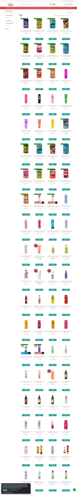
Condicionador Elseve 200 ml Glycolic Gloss (26, 457)
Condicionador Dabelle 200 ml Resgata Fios (66, 332)
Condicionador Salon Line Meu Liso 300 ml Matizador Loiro (39, 357)
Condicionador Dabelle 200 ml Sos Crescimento (66, 307)
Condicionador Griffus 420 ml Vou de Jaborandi (39, 432)
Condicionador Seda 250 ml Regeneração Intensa (39, 131)
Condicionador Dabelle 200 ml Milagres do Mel (53, 332)
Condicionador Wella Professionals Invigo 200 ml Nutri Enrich (39, 256)
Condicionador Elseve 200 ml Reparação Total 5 (66, 457)
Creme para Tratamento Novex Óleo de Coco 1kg (39, 31)
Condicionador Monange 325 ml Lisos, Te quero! (66, 206)
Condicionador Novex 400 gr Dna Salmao (26, 206)
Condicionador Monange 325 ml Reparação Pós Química (66, 231)
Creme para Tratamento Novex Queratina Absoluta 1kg (66, 31)
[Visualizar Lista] (22, 15)
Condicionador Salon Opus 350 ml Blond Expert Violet (66, 282)
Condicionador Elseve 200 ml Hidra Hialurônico (52, 457)
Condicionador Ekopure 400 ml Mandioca (39, 382)
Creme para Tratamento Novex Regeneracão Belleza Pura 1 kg (39, 56)
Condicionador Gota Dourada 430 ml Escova (26, 282)
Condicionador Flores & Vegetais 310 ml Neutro (39, 482)
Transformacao (9, 23)
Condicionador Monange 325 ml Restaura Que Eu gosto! (52, 231)
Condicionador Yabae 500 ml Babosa (66, 382)
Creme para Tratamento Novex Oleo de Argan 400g (39, 156)
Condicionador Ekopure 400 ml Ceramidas (26, 382)
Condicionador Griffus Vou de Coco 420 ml (66, 407)
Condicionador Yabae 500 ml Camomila (39, 407)
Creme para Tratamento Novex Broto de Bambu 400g (39, 181)
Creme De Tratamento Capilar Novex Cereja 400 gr (66, 181)
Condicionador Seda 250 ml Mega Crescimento (26, 131)
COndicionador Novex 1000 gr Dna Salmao (53, 81)
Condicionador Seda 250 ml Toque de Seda (52, 131)
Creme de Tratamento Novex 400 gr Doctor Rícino (53, 181)
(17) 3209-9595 (69, 4)
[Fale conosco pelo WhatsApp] (74, 489)
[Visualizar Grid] (20, 15)
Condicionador (9, 15)
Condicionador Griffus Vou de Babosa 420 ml (26, 432)
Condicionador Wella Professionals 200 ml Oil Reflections (39, 282)
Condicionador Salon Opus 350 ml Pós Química (26, 307)
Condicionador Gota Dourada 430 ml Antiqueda (66, 256)
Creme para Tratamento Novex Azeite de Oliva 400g (25, 156)
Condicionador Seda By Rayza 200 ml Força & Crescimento (66, 106)
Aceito (5, 490)
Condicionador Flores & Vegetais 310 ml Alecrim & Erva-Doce (53, 482)
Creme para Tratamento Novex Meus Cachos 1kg (66, 56)
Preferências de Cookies (7, 492)
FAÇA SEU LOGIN (26, 39)
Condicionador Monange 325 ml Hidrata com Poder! (26, 231)
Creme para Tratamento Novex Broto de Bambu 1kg (52, 56)
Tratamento (9, 20)
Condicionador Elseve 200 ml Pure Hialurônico (26, 482)
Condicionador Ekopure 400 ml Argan (66, 357)
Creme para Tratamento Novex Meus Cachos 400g (66, 156)
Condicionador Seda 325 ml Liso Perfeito (65, 81)
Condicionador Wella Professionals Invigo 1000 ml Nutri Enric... (52, 382)
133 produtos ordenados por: (59, 15)
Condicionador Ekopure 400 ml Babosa (52, 357)
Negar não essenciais (13, 490)
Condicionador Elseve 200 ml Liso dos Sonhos (66, 432)
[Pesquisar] (47, 4)
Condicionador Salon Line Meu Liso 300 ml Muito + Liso (53, 206)
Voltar (70, 12)
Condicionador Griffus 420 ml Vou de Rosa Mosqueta (52, 432)
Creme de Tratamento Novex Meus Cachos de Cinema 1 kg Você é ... (26, 81)
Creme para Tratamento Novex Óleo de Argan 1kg (53, 31)
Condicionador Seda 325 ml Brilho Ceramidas (26, 106)
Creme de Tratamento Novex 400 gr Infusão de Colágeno (26, 181)
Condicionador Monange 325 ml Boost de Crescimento (39, 231)
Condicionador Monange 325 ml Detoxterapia (26, 256)
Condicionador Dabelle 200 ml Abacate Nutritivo (53, 307)
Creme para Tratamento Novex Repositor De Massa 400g (66, 131)
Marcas (7, 28)
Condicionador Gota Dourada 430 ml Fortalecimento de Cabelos (52, 256)
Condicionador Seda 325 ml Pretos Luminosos (39, 106)
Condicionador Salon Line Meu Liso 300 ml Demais (39, 206)
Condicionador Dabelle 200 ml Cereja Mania (39, 332)
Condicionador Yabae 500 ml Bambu (52, 407)
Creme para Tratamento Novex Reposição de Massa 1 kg (26, 31)
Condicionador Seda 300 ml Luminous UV (52, 106)
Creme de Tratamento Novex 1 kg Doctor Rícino (39, 81)
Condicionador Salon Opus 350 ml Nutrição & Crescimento (39, 307)
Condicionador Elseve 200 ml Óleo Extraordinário (39, 457)
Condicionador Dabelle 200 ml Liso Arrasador (26, 332)
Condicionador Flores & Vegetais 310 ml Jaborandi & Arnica (65, 482)
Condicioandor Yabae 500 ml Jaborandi (26, 407)
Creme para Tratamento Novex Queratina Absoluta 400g (52, 156)
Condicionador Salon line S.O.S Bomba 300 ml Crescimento (26, 357)
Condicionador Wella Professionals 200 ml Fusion (52, 282)
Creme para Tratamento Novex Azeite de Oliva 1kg (26, 56)
